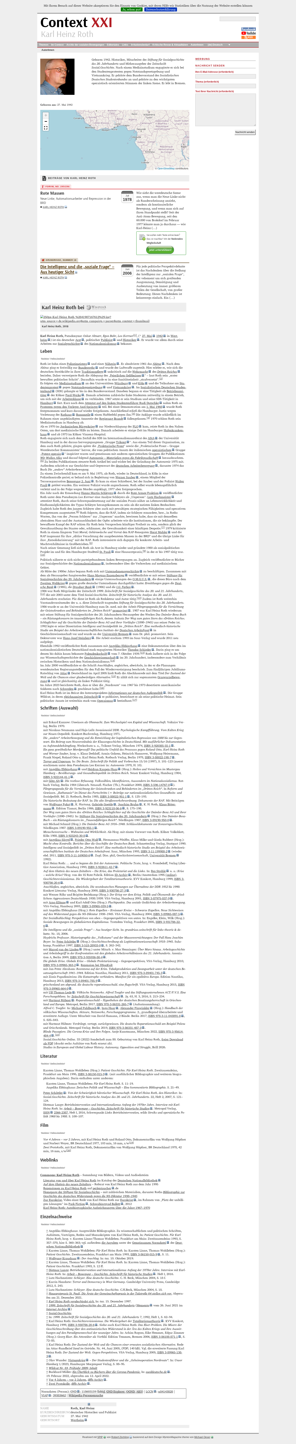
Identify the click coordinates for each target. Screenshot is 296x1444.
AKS (139, 1391)
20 (68, 1150)
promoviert (120, 610)
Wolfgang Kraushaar (63, 1258)
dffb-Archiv (95, 1379)
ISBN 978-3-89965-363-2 (59, 965)
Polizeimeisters (77, 363)
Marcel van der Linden (64, 949)
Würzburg (121, 383)
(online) (171, 874)
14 (112, 660)
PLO (135, 426)
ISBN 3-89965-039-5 (95, 906)
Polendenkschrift (96, 653)
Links (125, 44)
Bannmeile (83, 414)
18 (57, 1034)
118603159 (89, 1391)
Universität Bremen (115, 634)
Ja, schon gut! (131, 9)
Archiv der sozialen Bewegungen (85, 44)
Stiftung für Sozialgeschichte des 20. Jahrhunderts (113, 816)
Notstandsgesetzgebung (86, 387)
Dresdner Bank (82, 587)
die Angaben (109, 1242)
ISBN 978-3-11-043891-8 (164, 1016)
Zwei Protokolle (59, 1383)
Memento (143, 1305)
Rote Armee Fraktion (145, 493)
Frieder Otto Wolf (86, 839)
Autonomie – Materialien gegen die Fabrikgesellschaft (123, 457)
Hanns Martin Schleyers (97, 493)
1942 (159, 336)
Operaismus (105, 700)
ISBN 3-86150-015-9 (91, 1074)
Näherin (110, 363)
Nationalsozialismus (102, 343)
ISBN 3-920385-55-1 (157, 745)
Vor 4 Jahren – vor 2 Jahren (67, 1379)
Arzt (78, 340)
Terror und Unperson (56, 761)
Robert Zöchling (120, 1437)
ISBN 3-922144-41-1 (56, 777)
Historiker (129, 340)
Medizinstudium (70, 383)
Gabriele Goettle (102, 804)
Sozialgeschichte (69, 343)
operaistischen (161, 450)
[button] (46, 115)
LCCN (149, 1391)
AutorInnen (197, 44)
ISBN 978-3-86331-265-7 (112, 1004)
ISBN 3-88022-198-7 (158, 757)
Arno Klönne (57, 902)
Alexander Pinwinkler (134, 1008)
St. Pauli (105, 551)
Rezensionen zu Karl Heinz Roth (65, 1188)
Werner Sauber (125, 477)
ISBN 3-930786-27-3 (112, 890)
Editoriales (113, 44)
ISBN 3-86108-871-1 (164, 1336)
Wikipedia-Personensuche (85, 1395)
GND (73, 1391)
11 (42, 594)
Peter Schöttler (66, 941)
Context (76, 22)
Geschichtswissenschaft (100, 657)
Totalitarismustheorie (146, 1321)
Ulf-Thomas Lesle (60, 992)
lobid (101, 1391)
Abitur (157, 363)
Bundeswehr (86, 367)
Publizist (107, 340)
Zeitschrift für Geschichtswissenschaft (95, 996)
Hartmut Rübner (60, 1000)
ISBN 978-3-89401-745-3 (146, 973)
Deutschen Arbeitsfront (134, 630)
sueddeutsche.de (156, 1371)
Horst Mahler (158, 532)
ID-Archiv (121, 874)
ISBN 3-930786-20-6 (81, 1324)
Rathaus (66, 414)
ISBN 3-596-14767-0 (156, 784)
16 (101, 688)
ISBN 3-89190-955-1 (80, 827)
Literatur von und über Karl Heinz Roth (69, 1180)
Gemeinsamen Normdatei (149, 1242)
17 (134, 699)
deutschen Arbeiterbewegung (135, 465)
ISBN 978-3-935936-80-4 (86, 957)
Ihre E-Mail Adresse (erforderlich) (214, 72)
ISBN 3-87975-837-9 (156, 898)
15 (113, 676)
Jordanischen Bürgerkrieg (77, 426)
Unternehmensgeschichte (122, 571)
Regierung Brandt (111, 418)
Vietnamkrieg (122, 387)
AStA (151, 438)
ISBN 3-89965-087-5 (166, 914)
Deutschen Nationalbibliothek (137, 1180)
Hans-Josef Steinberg (77, 638)
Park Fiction (76, 1204)
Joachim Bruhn (128, 804)
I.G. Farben (123, 587)
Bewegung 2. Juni (79, 481)
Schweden (66, 688)
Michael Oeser (202, 1437)
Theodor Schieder (139, 649)
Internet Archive (56, 1309)
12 (139, 598)
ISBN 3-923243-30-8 (71, 835)
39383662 (59, 1395)
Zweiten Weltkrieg (52, 583)
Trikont (121, 442)
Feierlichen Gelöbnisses (125, 375)
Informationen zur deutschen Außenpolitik (135, 692)
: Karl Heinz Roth (59, 1175)
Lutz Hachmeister (159, 497)
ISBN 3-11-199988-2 (154, 851)
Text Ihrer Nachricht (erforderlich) (214, 91)
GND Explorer (115, 1391)
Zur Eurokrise (52, 1200)
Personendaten (76, 1404)
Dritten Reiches (167, 371)
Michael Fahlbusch (84, 1008)
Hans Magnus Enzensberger (105, 575)
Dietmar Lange (58, 1270)
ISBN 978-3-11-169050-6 (74, 855)
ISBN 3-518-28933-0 (87, 945)
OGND (130, 1391)
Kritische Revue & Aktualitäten (170, 44)
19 (131, 1142)
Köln (141, 383)
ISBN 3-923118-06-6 (108, 808)
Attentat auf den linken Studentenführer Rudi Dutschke (122, 403)
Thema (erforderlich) (207, 81)
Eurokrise (126, 1200)
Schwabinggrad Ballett (105, 1204)
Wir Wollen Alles (51, 457)
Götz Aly (54, 780)
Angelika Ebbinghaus (123, 645)
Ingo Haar (108, 1008)
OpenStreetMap (166, 168)
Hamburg (46, 403)
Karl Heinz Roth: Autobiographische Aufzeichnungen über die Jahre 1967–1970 (96, 1207)
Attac (63, 673)
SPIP (100, 1437)
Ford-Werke (73, 395)
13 (142, 652)
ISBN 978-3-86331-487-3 (125, 1027)
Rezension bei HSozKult (97, 965)
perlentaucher (102, 1188)
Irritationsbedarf (140, 44)
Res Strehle (158, 871)
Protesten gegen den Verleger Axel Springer (69, 406)
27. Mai (147, 336)
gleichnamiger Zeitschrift (81, 696)
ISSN (46, 1112)
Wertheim (77, 1420)
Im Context (57, 44)
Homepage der (71, 1192)
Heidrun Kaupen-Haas (102, 769)
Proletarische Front (111, 446)
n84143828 (165, 1391)
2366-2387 (61, 1112)
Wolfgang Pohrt (59, 804)
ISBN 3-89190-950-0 (155, 820)
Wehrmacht (140, 371)
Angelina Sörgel (59, 839)
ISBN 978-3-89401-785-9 (81, 980)
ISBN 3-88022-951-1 (113, 796)
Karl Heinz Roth (53, 207)
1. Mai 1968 (154, 406)
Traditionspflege (92, 371)
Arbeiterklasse (71, 399)
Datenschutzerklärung (161, 9)
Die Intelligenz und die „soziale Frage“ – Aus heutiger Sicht (77, 269)
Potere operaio (51, 453)
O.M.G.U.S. (139, 579)
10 (42, 554)
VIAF (44, 1395)
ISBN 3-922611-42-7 (101, 867)
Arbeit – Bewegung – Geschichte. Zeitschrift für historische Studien (106, 1108)
